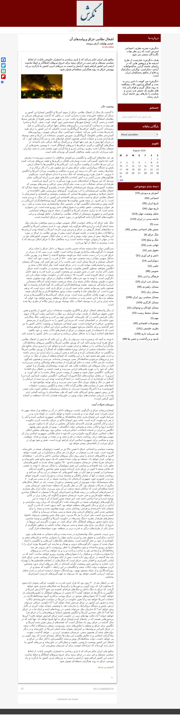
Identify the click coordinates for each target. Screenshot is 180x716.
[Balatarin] (3, 71)
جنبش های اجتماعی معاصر (145, 229)
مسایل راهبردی (150, 286)
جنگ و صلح (153, 239)
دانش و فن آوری (150, 255)
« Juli (120, 180)
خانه (106, 30)
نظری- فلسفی (151, 328)
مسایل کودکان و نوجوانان (145, 307)
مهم (156, 318)
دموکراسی (153, 260)
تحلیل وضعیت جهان (148, 213)
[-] (90, 15)
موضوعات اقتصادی (149, 323)
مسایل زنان (152, 292)
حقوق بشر (153, 250)
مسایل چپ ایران (150, 281)
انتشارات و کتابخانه (89, 30)
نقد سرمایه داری (150, 333)
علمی (156, 265)
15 (151, 166)
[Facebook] (3, 60)
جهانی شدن (153, 245)
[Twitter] (3, 65)
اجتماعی (154, 198)
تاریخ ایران (153, 203)
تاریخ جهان (153, 208)
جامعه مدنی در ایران (148, 219)
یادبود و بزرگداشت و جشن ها (143, 338)
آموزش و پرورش (149, 192)
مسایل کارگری (151, 302)
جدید (156, 224)
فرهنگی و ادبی (151, 276)
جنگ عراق (153, 234)
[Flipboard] (3, 77)
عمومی (155, 271)
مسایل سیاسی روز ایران (146, 297)
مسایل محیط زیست (148, 312)
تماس (72, 30)
